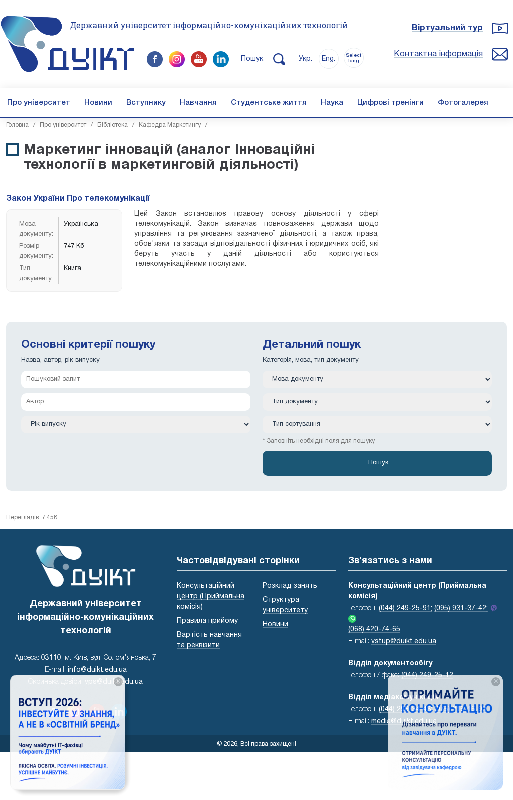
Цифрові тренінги (390, 102)
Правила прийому (207, 621)
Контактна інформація (438, 54)
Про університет (38, 102)
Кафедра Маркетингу (170, 125)
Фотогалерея (463, 102)
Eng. (328, 59)
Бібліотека (112, 125)
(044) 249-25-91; (405, 608)
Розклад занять (290, 586)
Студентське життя (269, 102)
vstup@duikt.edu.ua (403, 641)
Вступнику (146, 102)
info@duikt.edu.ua (97, 670)
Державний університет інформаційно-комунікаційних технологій (209, 25)
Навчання (198, 102)
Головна (17, 125)
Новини (98, 102)
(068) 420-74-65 (374, 629)
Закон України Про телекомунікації (78, 198)
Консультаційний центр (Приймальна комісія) (210, 596)
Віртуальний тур (447, 28)
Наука (332, 102)
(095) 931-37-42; (461, 608)
